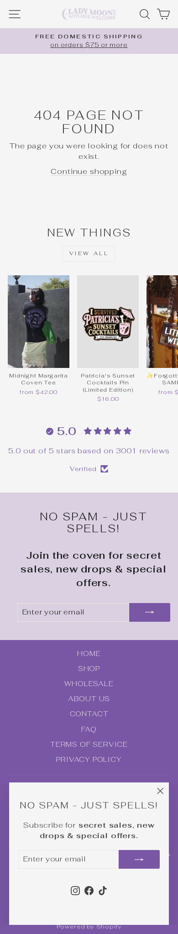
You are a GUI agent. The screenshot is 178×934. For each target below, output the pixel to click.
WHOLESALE (88, 683)
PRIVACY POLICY (89, 759)
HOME (88, 653)
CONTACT (89, 713)
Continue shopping (89, 171)
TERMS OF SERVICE (89, 744)
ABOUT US (89, 698)
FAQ (88, 729)
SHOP (89, 668)
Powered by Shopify (89, 926)
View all (89, 253)
